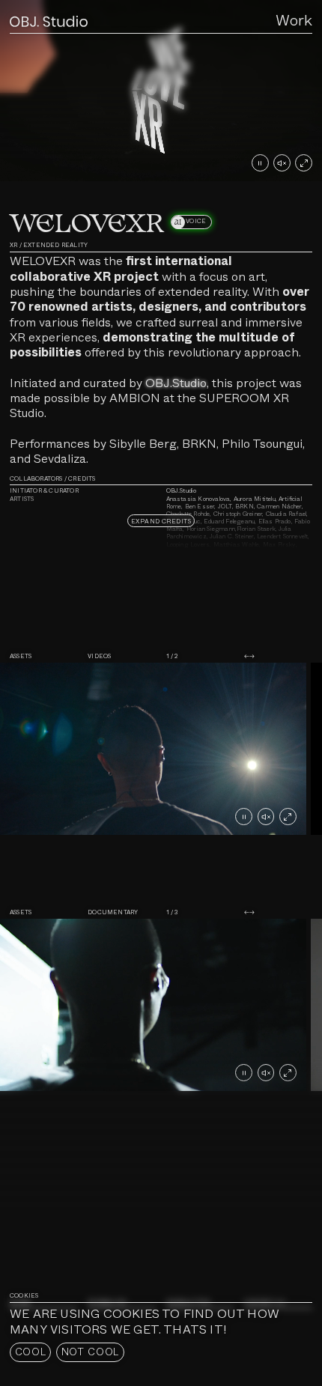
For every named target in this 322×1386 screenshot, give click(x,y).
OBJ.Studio (176, 383)
